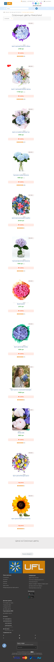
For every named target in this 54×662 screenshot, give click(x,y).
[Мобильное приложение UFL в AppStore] (31, 593)
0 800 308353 (6, 628)
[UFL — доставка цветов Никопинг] (8, 3)
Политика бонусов (33, 581)
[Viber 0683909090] (33, 3)
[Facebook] (19, 635)
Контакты (5, 579)
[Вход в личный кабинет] (44, 1)
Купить (22, 53)
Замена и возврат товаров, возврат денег (38, 583)
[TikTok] (35, 638)
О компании (6, 577)
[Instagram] (41, 3)
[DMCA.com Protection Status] (33, 651)
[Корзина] (36, 8)
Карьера (5, 581)
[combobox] (8, 18)
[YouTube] (19, 638)
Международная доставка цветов (10, 587)
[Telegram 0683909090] (36, 3)
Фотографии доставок (8, 602)
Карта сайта (6, 585)
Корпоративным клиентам (35, 587)
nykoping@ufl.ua (8, 618)
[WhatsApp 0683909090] (38, 3)
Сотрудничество (7, 607)
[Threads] (35, 635)
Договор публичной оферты (35, 585)
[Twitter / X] (3, 638)
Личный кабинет (48, 1)
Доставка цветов (7, 609)
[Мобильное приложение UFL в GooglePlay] (31, 597)
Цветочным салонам (33, 577)
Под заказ (21, 482)
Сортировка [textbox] (6, 18)
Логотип (5, 583)
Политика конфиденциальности (36, 579)
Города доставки (7, 604)
